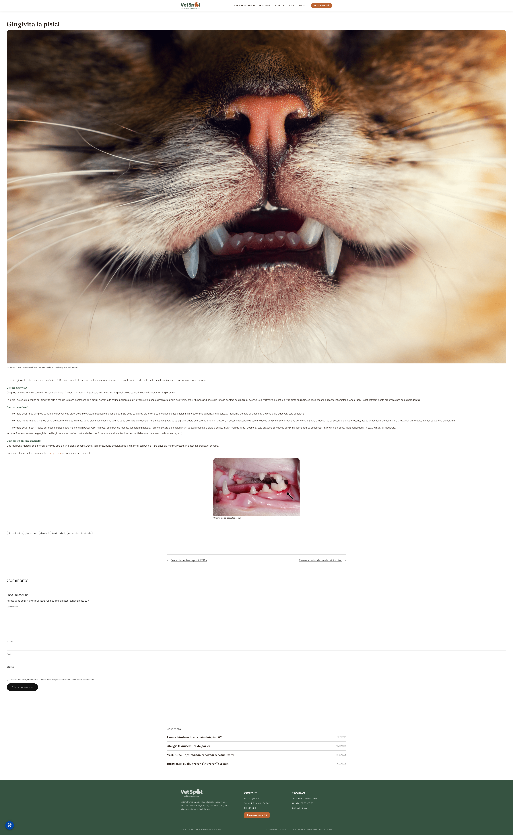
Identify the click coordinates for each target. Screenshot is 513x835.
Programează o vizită (257, 815)
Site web (10, 667)
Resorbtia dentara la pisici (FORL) (189, 560)
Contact (303, 5)
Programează (322, 5)
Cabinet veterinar (244, 5)
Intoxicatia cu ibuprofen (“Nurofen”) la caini (198, 763)
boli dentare (31, 533)
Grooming (264, 5)
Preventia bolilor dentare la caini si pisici (320, 560)
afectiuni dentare (15, 533)
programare (55, 453)
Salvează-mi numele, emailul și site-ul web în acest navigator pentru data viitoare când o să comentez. (51, 679)
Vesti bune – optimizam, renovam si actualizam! (200, 755)
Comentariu (12, 606)
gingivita (43, 533)
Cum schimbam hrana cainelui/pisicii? (194, 737)
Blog (291, 5)
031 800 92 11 (250, 808)
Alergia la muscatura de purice (189, 746)
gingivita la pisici (58, 533)
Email (9, 654)
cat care (41, 367)
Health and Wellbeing (54, 367)
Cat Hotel (279, 5)
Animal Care (32, 367)
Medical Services (71, 367)
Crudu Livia (20, 367)
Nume (10, 641)
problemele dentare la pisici (79, 533)
